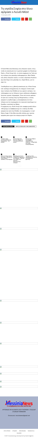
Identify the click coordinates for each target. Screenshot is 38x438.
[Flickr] (13, 419)
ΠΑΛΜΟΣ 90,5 (31, 431)
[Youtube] (28, 419)
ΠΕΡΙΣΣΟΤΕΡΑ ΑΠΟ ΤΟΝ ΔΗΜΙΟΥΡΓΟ (25, 126)
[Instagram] (21, 419)
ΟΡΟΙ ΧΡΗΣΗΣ (7, 431)
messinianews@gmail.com (23, 415)
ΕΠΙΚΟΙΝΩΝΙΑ (22, 431)
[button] (35, 2)
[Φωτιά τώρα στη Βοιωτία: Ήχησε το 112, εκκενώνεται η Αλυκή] (19, 133)
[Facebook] (10, 419)
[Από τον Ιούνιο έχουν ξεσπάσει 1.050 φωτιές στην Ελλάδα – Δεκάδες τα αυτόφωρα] (6, 150)
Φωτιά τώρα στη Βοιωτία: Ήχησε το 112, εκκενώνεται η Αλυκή (18, 140)
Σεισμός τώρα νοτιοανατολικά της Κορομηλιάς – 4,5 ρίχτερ (6, 140)
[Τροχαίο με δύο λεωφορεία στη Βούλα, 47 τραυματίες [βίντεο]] (31, 150)
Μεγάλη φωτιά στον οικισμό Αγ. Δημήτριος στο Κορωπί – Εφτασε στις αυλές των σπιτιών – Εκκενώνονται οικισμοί (19, 159)
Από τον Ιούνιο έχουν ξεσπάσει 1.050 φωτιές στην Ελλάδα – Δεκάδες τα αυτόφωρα (6, 157)
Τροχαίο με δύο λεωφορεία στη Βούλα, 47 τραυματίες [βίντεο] (31, 157)
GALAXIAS (19, 433)
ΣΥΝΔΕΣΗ (14, 431)
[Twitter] (25, 419)
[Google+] (17, 419)
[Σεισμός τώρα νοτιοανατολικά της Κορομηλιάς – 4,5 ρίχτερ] (6, 133)
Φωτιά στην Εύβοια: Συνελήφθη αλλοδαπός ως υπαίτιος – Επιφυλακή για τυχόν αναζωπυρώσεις (31, 141)
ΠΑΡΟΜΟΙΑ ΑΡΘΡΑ (8, 126)
